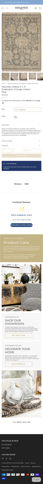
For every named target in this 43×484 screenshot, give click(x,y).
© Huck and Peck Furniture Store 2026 (12, 463)
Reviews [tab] (18, 184)
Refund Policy (15, 466)
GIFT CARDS (6, 448)
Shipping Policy (36, 466)
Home (3, 83)
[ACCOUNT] (35, 8)
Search (27, 463)
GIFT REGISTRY (7, 444)
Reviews (33, 463)
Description (6, 125)
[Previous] (2, 2)
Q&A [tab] (27, 184)
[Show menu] (2, 8)
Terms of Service (25, 466)
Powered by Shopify (7, 470)
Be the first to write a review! (21, 225)
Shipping (5, 145)
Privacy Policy (5, 466)
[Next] (41, 2)
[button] (7, 8)
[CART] (40, 8)
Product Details (7, 141)
